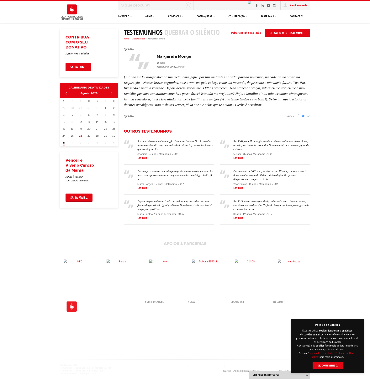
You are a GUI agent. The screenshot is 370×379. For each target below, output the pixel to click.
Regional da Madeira (285, 318)
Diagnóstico (152, 323)
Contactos (178, 366)
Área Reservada (298, 5)
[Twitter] (303, 116)
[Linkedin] (262, 5)
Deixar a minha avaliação (246, 32)
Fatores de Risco (154, 313)
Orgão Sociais (196, 322)
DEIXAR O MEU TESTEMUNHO (287, 33)
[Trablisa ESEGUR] (206, 265)
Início (126, 38)
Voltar (131, 49)
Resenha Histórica (198, 308)
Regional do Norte (283, 323)
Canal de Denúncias (199, 345)
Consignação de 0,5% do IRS (247, 323)
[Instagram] (275, 5)
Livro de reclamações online (206, 366)
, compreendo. (327, 365)
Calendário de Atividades (89, 87)
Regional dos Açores (284, 308)
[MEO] (78, 265)
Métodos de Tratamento (159, 328)
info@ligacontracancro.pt (74, 344)
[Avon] (163, 265)
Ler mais (142, 157)
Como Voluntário (240, 308)
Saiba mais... (79, 197)
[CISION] (249, 265)
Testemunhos (138, 38)
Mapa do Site (233, 366)
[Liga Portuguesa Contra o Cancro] (72, 12)
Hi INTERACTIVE (269, 371)
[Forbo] (121, 265)
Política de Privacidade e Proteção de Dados (273, 366)
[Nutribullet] (292, 265)
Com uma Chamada (242, 313)
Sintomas (150, 318)
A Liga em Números (199, 331)
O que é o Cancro (154, 308)
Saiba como (78, 67)
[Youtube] (268, 5)
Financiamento (197, 327)
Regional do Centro (284, 313)
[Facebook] (256, 5)
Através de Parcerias (242, 318)
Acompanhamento (155, 332)
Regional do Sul (282, 328)
